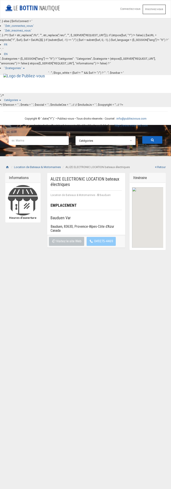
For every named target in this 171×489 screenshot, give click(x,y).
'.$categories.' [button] (13, 68)
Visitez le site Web (68, 241)
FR (5, 44)
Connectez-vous (130, 9)
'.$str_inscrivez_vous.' (18, 30)
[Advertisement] (38, 282)
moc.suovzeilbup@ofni (131, 118)
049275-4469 (103, 241)
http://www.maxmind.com (131, 125)
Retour (161, 167)
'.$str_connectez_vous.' (19, 25)
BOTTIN (37, 8)
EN (6, 54)
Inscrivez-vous (154, 9)
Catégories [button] (11, 100)
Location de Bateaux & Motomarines (37, 167)
